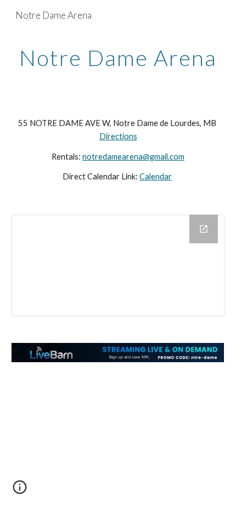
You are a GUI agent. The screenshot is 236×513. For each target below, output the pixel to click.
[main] (118, 57)
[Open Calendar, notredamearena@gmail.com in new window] (203, 229)
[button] (20, 491)
